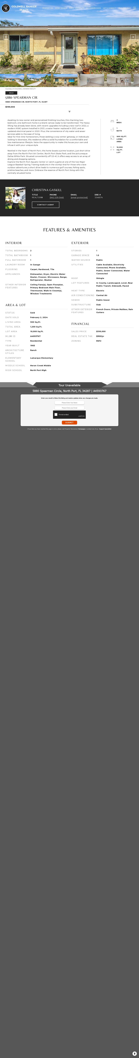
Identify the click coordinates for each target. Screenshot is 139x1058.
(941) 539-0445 (57, 197)
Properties (47, 8)
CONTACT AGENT (45, 205)
